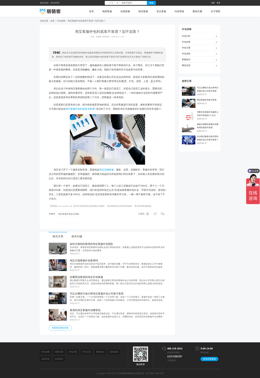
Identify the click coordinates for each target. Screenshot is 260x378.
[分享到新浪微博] (155, 213)
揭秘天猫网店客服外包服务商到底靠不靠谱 (207, 126)
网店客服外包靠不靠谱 (207, 100)
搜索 (151, 3)
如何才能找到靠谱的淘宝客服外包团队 (91, 244)
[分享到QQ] (147, 213)
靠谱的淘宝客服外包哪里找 (85, 310)
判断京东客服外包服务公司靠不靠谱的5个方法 (207, 113)
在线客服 (125, 11)
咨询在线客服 (209, 359)
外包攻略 (61, 21)
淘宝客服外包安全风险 (68, 214)
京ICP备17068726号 (155, 373)
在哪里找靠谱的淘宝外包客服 (86, 277)
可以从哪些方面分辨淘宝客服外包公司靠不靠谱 (97, 293)
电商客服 (107, 11)
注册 (213, 3)
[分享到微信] (163, 213)
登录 (218, 3)
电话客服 (143, 11)
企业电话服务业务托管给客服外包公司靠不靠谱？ (207, 138)
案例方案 (197, 11)
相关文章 (58, 236)
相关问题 (76, 236)
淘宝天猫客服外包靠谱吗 (84, 260)
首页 (91, 11)
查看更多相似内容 (60, 328)
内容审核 (179, 11)
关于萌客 (215, 11)
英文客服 (161, 11)
